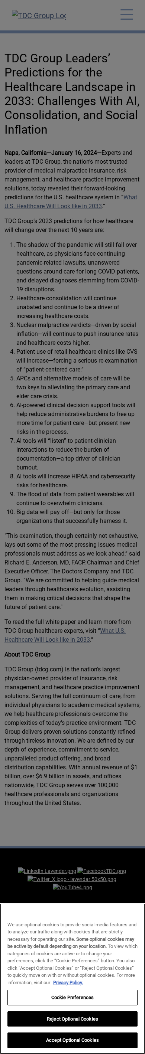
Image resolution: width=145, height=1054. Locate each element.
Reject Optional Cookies (72, 1019)
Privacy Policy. (68, 982)
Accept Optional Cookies (72, 1040)
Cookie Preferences (72, 997)
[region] (72, 978)
